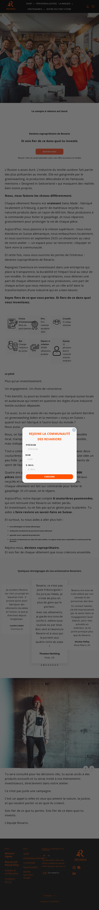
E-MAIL (30, 465)
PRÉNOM (31, 445)
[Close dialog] (74, 429)
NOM (28, 455)
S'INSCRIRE (49, 476)
